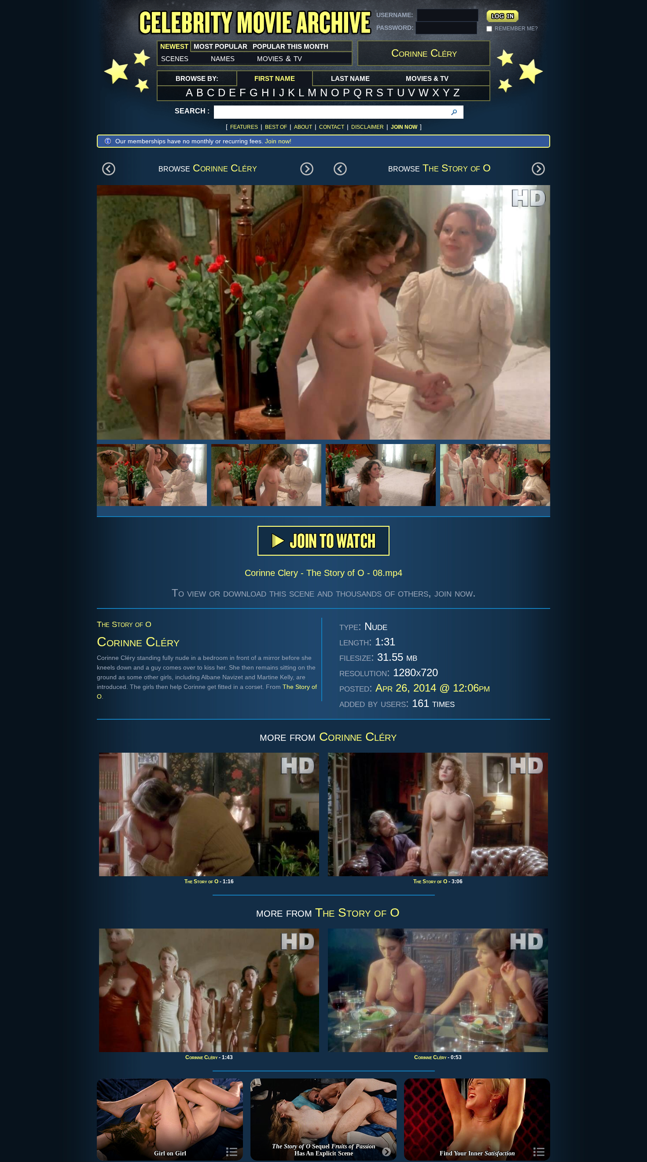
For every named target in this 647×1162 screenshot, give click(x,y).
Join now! (278, 141)
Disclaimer (367, 127)
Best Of (276, 127)
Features (244, 127)
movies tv (279, 58)
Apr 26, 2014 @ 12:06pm (432, 688)
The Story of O (457, 168)
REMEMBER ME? (516, 28)
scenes (174, 58)
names (223, 58)
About (303, 127)
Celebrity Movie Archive (254, 23)
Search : (192, 111)
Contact (331, 127)
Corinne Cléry (225, 168)
